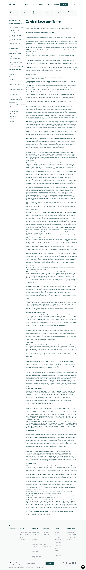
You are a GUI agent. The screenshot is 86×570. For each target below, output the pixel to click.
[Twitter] (64, 563)
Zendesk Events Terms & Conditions (17, 66)
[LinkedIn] (70, 563)
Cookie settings (27, 567)
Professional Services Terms (15, 32)
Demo (49, 4)
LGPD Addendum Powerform (15, 84)
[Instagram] (76, 563)
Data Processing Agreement (15, 79)
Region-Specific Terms (14, 30)
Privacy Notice (12, 74)
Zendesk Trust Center (14, 71)
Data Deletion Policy (13, 94)
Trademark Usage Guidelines (38, 127)
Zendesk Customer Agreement (16, 27)
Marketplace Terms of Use (15, 53)
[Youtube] (73, 563)
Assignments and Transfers (15, 56)
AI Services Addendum (14, 48)
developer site (31, 44)
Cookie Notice (12, 76)
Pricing (33, 4)
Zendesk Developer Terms (15, 51)
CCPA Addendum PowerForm (15, 82)
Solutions (41, 4)
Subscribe (49, 563)
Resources (56, 4)
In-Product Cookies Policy (15, 113)
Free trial (64, 4)
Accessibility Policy (13, 111)
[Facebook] (67, 563)
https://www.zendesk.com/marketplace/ (35, 78)
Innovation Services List (14, 43)
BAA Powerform (12, 87)
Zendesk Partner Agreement (15, 46)
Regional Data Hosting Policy (15, 99)
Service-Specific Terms (14, 116)
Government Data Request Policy (16, 89)
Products (26, 4)
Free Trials (11, 121)
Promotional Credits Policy (15, 97)
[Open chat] (83, 567)
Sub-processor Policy (13, 102)
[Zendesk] (10, 527)
